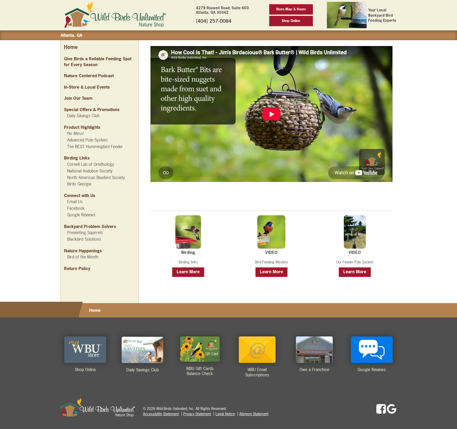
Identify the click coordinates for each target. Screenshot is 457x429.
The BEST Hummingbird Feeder (95, 146)
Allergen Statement (253, 413)
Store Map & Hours (291, 9)
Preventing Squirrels (85, 232)
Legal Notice (225, 413)
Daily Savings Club (83, 115)
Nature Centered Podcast (89, 76)
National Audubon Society (89, 171)
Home (71, 47)
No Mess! (75, 133)
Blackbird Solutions (84, 239)
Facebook (76, 208)
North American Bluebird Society (96, 177)
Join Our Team (78, 98)
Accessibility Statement (161, 413)
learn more (188, 272)
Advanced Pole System (87, 140)
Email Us (75, 201)
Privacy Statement (197, 413)
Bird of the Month (82, 257)
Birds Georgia (79, 184)
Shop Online (291, 21)
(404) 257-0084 (213, 21)
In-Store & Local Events (87, 87)
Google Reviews (81, 215)
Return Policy (77, 268)
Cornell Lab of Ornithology (90, 164)
